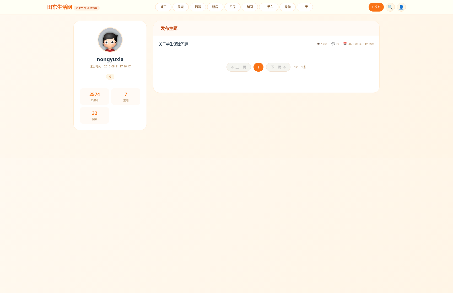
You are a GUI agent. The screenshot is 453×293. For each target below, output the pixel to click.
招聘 (198, 7)
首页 (163, 7)
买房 (232, 7)
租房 (215, 7)
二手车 (268, 7)
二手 (305, 7)
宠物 (287, 7)
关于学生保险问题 (173, 43)
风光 (180, 7)
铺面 (250, 7)
